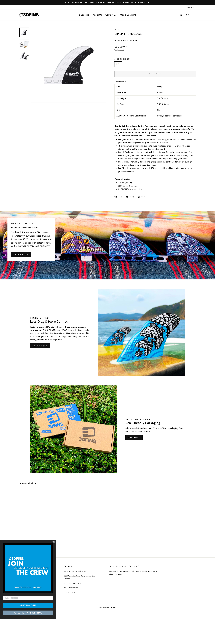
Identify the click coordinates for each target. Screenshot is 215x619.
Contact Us (110, 14)
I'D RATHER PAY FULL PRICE (28, 613)
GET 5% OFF (28, 605)
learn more (21, 254)
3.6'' (118, 64)
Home (116, 30)
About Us (97, 14)
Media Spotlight (128, 14)
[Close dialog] (54, 542)
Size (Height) (122, 59)
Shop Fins (84, 14)
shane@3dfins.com (71, 588)
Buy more (134, 438)
